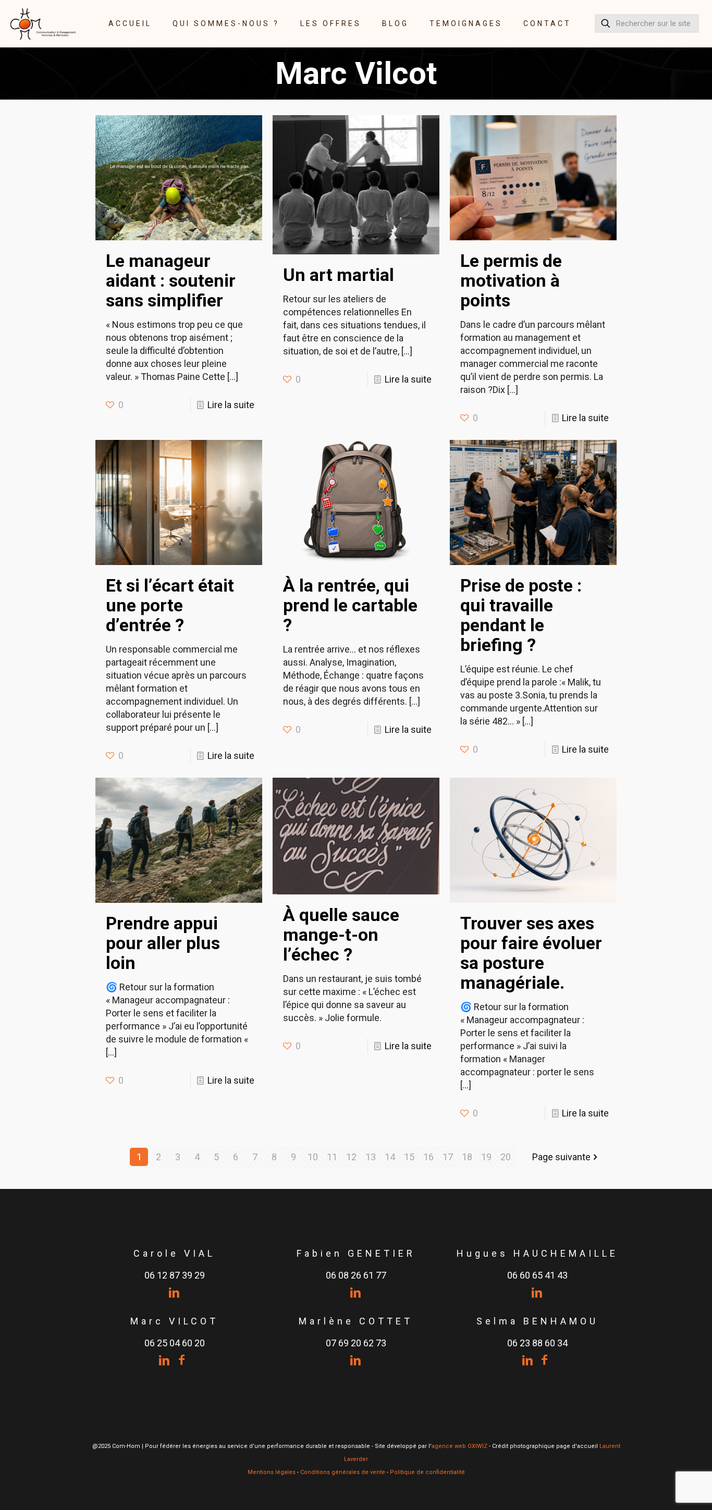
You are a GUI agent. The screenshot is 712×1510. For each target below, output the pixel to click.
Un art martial (338, 274)
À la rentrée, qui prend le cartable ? (350, 605)
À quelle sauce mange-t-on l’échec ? (341, 934)
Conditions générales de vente (342, 1472)
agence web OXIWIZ (459, 1446)
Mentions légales (272, 1472)
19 (486, 1156)
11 (332, 1156)
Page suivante (561, 1156)
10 (313, 1156)
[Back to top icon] (662, 1489)
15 (409, 1156)
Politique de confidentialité (427, 1472)
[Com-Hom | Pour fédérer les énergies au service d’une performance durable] (43, 23)
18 (467, 1156)
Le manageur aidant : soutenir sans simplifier (171, 280)
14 (390, 1156)
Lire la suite (230, 404)
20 (505, 1156)
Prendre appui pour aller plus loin (163, 943)
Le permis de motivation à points (511, 280)
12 (351, 1156)
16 (428, 1156)
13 (370, 1156)
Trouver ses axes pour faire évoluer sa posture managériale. (531, 953)
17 (448, 1156)
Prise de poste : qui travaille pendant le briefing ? (521, 615)
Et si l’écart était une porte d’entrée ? (170, 605)
